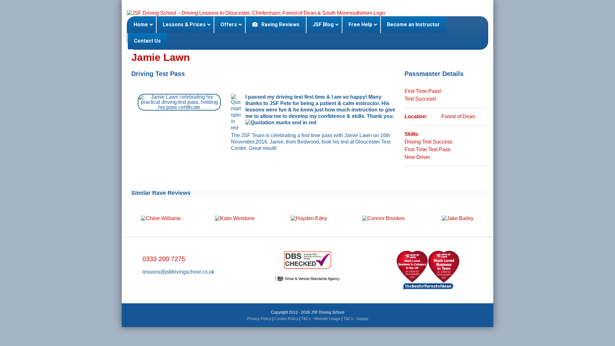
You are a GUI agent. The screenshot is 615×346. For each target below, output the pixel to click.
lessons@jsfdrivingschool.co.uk (178, 272)
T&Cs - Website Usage (320, 319)
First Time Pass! (423, 91)
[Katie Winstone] (234, 212)
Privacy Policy (259, 319)
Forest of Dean (458, 116)
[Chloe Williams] (160, 212)
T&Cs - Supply (355, 319)
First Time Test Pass (427, 149)
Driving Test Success (428, 141)
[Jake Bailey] (457, 212)
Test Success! (420, 99)
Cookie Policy (286, 319)
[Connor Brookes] (383, 212)
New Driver (417, 157)
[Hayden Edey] (308, 212)
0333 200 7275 (164, 258)
